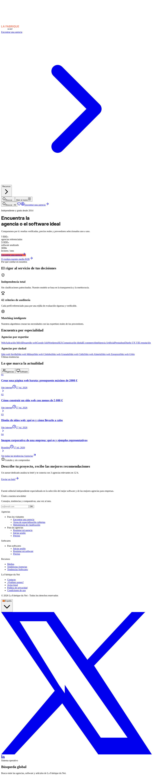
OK (31, 506)
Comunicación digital (73, 342)
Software (24, 372)
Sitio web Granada (60, 354)
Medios (10, 564)
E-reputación (145, 342)
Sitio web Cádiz (76, 354)
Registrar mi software (23, 551)
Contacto (11, 579)
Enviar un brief (8, 479)
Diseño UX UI (132, 342)
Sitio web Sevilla (9, 354)
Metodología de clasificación (26, 525)
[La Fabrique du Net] (10, 29)
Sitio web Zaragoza (110, 354)
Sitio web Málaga (25, 354)
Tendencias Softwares (17, 569)
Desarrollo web (29, 342)
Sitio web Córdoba (43, 354)
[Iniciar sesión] (23, 205)
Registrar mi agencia (22, 530)
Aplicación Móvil (14, 342)
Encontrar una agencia (35, 205)
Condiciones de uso (16, 590)
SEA (60, 342)
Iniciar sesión (19, 533)
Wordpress (53, 342)
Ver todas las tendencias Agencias (17, 456)
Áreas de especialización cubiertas (29, 522)
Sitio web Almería (92, 354)
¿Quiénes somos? (15, 582)
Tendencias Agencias (17, 567)
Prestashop (119, 342)
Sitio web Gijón (127, 354)
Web (3, 342)
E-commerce (89, 342)
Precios (16, 535)
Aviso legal (12, 585)
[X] (76, 753)
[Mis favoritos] (19, 205)
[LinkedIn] (3, 758)
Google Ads (42, 342)
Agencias (10, 372)
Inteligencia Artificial (104, 342)
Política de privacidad (17, 587)
